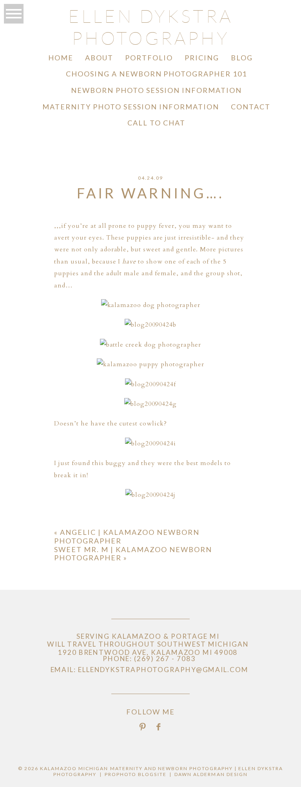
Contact (250, 106)
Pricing (202, 57)
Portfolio (149, 57)
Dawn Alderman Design (211, 774)
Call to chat (156, 122)
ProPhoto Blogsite (136, 774)
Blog (242, 57)
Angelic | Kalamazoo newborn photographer (126, 536)
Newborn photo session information (156, 90)
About (99, 57)
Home (60, 57)
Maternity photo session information (130, 106)
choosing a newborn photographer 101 (156, 73)
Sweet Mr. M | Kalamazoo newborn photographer (133, 553)
